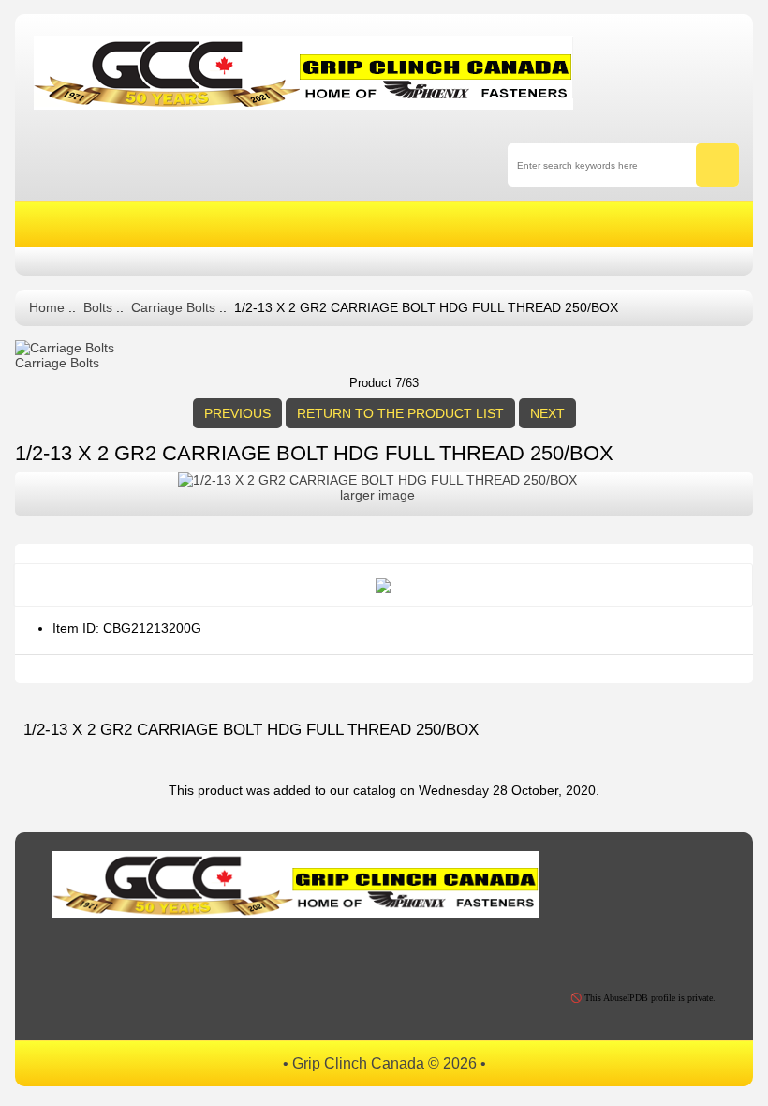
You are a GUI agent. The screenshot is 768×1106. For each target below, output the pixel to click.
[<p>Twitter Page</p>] (116, 954)
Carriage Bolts (173, 308)
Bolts (97, 308)
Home (47, 308)
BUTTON (623, 225)
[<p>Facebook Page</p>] (73, 954)
